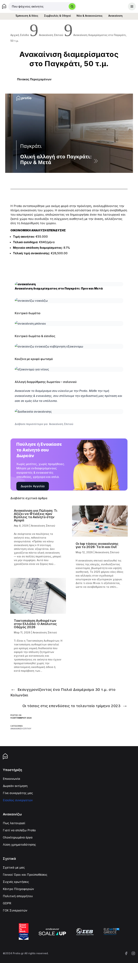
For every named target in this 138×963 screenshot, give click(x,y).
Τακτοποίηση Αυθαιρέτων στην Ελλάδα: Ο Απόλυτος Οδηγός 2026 (35, 624)
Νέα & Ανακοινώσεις (90, 15)
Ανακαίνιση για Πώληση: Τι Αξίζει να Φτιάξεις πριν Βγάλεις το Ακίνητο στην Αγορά (35, 515)
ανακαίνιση (28, 210)
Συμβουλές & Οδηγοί (57, 15)
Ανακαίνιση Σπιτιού (20, 729)
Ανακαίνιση (115, 15)
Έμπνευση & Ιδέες (26, 15)
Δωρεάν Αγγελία (33, 486)
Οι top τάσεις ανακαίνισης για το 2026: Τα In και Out (97, 545)
